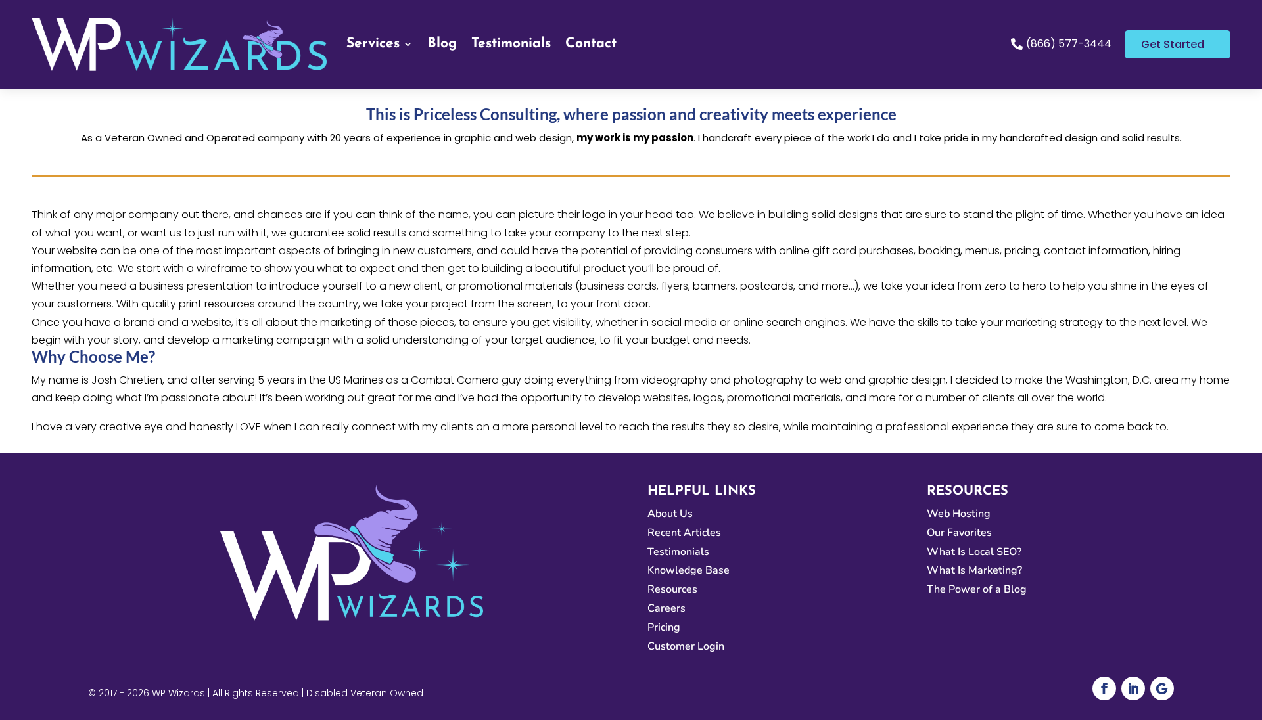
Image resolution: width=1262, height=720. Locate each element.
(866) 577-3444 (1068, 43)
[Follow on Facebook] (1104, 688)
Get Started (1172, 44)
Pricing (663, 627)
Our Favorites (959, 533)
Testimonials (511, 44)
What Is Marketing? (974, 570)
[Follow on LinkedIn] (1133, 688)
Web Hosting (959, 513)
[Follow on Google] (1162, 688)
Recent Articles (684, 533)
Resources (672, 589)
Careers (666, 608)
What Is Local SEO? (974, 552)
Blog (442, 44)
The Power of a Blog (977, 589)
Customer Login (685, 646)
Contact (591, 44)
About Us (670, 513)
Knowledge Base (688, 570)
